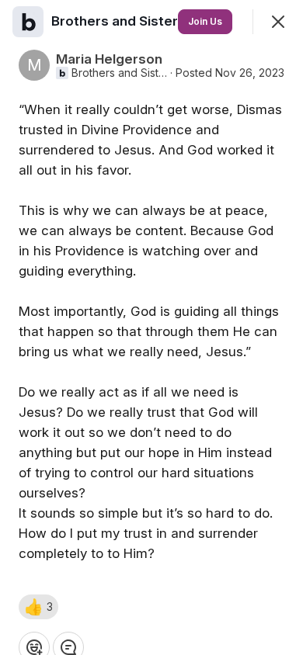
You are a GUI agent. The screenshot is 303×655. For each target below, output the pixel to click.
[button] (38, 606)
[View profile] (28, 21)
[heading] (148, 21)
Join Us (205, 21)
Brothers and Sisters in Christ (119, 73)
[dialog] (151, 327)
